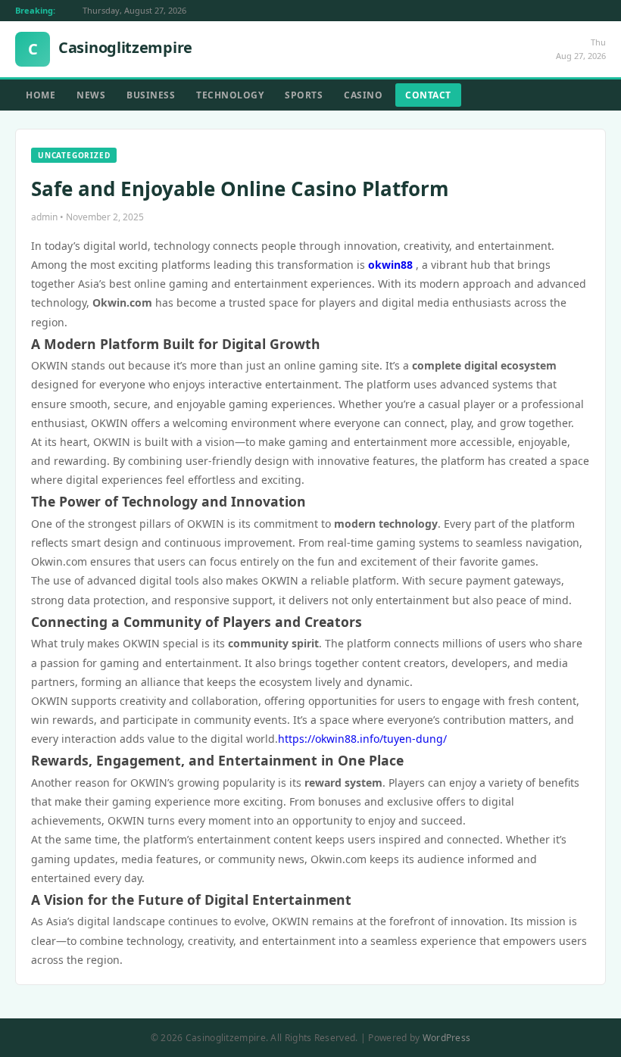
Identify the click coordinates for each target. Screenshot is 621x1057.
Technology (230, 95)
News (90, 95)
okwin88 (390, 264)
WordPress (447, 1037)
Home (40, 95)
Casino (363, 95)
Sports (304, 95)
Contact (428, 95)
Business (150, 95)
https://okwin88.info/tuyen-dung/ (362, 738)
